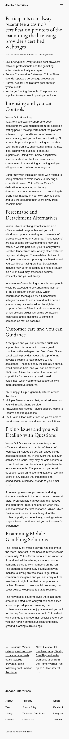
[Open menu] (62, 5)
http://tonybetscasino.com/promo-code (28, 121)
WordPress (26, 731)
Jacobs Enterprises (16, 5)
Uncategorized (45, 54)
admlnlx (30, 54)
